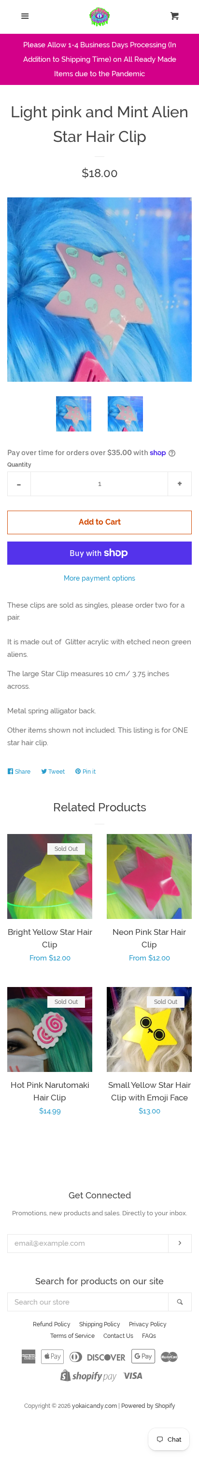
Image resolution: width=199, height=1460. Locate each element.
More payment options (99, 578)
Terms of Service (72, 1336)
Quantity (19, 464)
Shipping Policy (99, 1324)
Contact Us (118, 1336)
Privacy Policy (148, 1324)
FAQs (149, 1336)
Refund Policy (52, 1324)
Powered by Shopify (148, 1406)
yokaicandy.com (94, 1406)
